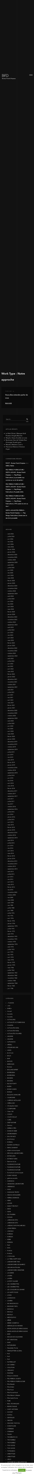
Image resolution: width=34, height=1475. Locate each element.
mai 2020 (10, 729)
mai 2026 (10, 542)
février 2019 (11, 762)
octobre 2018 (12, 770)
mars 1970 (11, 960)
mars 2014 (11, 853)
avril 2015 (11, 822)
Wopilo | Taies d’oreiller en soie (16, 438)
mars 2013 (11, 884)
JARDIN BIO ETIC (12, 1223)
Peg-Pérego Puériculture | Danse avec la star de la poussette (16, 515)
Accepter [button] (21, 1470)
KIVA (8, 1248)
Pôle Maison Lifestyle (13, 1395)
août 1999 (11, 903)
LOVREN (9, 1301)
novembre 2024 (12, 588)
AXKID (9, 1050)
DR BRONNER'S (12, 1134)
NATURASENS (11, 1345)
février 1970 (11, 962)
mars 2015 (11, 825)
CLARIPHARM (11, 1109)
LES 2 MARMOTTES (13, 1284)
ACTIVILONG (11, 1020)
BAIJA (9, 1056)
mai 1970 (10, 955)
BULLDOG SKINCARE (13, 1095)
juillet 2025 (11, 568)
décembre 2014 (12, 832)
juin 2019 (10, 755)
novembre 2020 (12, 713)
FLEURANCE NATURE (13, 1164)
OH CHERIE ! (11, 1365)
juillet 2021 (11, 692)
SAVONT (10, 1412)
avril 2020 (11, 731)
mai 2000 (10, 897)
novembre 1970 (12, 939)
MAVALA (10, 1312)
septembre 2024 (12, 593)
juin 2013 (10, 877)
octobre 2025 (12, 560)
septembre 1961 (12, 973)
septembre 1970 (12, 944)
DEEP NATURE (11, 1122)
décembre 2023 (12, 617)
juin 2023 (10, 632)
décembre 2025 (12, 555)
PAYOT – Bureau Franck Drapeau (15, 463)
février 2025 (11, 581)
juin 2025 (10, 570)
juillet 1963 (11, 970)
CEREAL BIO (11, 1103)
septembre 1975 (12, 926)
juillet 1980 (11, 908)
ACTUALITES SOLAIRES (14, 1033)
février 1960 (11, 986)
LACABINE (10, 1273)
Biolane (9, 1067)
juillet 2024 (11, 599)
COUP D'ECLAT (12, 1117)
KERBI (9, 1239)
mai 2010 (10, 890)
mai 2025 (10, 573)
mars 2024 (11, 609)
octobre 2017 (12, 794)
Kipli (8, 1245)
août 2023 (11, 627)
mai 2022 (10, 666)
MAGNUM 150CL (12, 1306)
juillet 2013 (11, 874)
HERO (9, 1200)
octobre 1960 (12, 981)
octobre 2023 (12, 622)
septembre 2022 (12, 656)
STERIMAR (10, 1429)
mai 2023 (10, 635)
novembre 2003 (12, 892)
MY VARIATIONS (12, 1340)
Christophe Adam (12, 1106)
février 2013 (11, 887)
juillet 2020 (11, 723)
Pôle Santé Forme (12, 1398)
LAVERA (9, 1276)
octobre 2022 (12, 653)
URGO (9, 1459)
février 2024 (11, 612)
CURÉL (9, 1120)
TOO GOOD (11, 1445)
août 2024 (11, 596)
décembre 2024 (12, 586)
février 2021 (11, 705)
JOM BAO (10, 1231)
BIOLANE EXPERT (12, 1070)
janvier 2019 (11, 765)
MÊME (9, 1320)
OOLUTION (10, 1367)
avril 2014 (11, 851)
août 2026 (11, 534)
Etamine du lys (11, 1161)
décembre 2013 (12, 861)
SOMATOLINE (11, 1426)
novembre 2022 (12, 651)
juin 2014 (10, 845)
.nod (8, 1006)
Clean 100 (10, 1111)
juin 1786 (10, 988)
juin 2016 (10, 814)
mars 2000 (11, 900)
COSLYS (9, 1114)
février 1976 (11, 921)
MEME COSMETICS (13, 1323)
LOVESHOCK (11, 1298)
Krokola (9, 1251)
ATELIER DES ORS (12, 1047)
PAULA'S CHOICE (12, 1376)
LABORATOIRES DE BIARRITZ (16, 1264)
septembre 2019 (12, 749)
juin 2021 (10, 695)
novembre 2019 (12, 744)
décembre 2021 (12, 679)
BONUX (9, 1092)
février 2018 (11, 788)
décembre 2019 (12, 742)
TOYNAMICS (11, 1451)
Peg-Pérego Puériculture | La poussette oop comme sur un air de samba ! (15, 477)
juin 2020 (10, 726)
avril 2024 (11, 606)
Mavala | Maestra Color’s (14, 445)
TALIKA (9, 1434)
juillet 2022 (11, 661)
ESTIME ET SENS (12, 1159)
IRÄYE (9, 1209)
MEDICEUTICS (11, 1317)
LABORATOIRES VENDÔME (15, 1270)
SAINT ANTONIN (12, 1409)
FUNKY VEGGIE (12, 1175)
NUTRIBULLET (11, 1362)
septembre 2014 (12, 838)
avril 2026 (11, 544)
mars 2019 (11, 760)
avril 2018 (11, 783)
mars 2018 (11, 786)
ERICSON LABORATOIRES (15, 1153)
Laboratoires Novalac (13, 1267)
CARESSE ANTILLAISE (14, 1100)
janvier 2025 (11, 583)
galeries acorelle (12, 1178)
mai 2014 (10, 848)
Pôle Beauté (10, 1384)
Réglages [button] (19, 1473)
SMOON (9, 1420)
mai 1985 (10, 905)
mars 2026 (11, 547)
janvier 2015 (11, 830)
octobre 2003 (12, 895)
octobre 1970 (12, 942)
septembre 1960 (12, 983)
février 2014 (11, 856)
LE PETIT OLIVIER (12, 1281)
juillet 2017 (11, 801)
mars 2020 (11, 734)
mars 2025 (11, 578)
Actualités (10, 1025)
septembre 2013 (12, 869)
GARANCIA (10, 1181)
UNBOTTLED (11, 1454)
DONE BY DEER (12, 1131)
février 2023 (11, 643)
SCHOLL (9, 1415)
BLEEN (9, 1086)
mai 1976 (10, 916)
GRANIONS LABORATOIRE (15, 1184)
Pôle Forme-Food (12, 1392)
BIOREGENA (11, 1072)
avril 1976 (11, 918)
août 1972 (11, 934)
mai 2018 (10, 781)
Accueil (9, 1011)
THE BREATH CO (12, 1437)
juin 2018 (10, 778)
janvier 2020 (11, 739)
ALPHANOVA (11, 1042)
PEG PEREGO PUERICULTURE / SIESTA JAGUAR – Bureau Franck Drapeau (15, 472)
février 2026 (11, 549)
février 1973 (11, 931)
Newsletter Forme (12, 1348)
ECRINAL (10, 1142)
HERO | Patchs (10, 466)
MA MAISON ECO (12, 1303)
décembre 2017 (12, 791)
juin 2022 (10, 664)
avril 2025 (11, 575)
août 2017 (11, 799)
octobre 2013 (12, 866)
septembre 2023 (12, 625)
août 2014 (11, 840)
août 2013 (11, 871)
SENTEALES (10, 1418)
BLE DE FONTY (12, 1084)
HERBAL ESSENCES (13, 1198)
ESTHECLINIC (11, 1156)
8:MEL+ (9, 1008)
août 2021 (11, 690)
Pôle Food (10, 1390)
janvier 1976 (11, 923)
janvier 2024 (11, 614)
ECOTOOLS (11, 1139)
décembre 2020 (12, 710)
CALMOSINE (11, 1097)
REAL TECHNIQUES (13, 1404)
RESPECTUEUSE (12, 1406)
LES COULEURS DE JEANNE (15, 1289)
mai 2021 (10, 697)
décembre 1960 (12, 975)
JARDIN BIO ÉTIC (12, 1220)
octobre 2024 (12, 591)
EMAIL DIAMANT (12, 1148)
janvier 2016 (11, 817)
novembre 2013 (12, 864)
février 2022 (11, 674)
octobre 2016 (12, 806)
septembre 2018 (12, 773)
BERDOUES (10, 1064)
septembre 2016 (12, 809)
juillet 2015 (11, 819)
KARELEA (10, 1234)
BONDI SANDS (12, 1089)
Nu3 (8, 1353)
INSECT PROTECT (12, 1206)
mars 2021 (11, 703)
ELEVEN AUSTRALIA (13, 1145)
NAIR (8, 1342)
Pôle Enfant (10, 1387)
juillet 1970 (11, 949)
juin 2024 (10, 601)
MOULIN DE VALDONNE (15, 1337)
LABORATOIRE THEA (13, 1262)
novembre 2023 (12, 619)
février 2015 (11, 827)
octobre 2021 (12, 684)
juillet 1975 (11, 929)
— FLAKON (10, 1003)
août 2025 (11, 565)
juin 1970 (10, 952)
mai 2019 (10, 757)
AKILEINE (10, 1036)
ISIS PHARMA (11, 1214)
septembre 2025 (12, 562)
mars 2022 (11, 671)
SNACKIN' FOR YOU (13, 1423)
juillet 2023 (11, 630)
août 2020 (11, 721)
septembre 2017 (12, 796)
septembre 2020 (12, 718)
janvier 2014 (11, 858)
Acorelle (9, 1014)
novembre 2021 (12, 682)
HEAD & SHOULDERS (13, 1195)
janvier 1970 (11, 965)
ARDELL (9, 1045)
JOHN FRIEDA (11, 1228)
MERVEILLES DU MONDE (15, 1326)
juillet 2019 (11, 752)
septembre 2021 (12, 687)
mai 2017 (10, 804)
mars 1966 (11, 968)
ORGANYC (10, 1370)
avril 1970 (11, 957)
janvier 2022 (11, 677)
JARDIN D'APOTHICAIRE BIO (16, 1225)
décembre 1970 (12, 936)
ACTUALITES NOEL (13, 1028)
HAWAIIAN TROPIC (13, 1192)
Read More (8, 403)
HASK (9, 1189)
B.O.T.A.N (10, 1053)
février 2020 (11, 736)
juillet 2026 (11, 536)
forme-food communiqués (15, 1173)
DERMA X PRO (11, 1128)
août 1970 (11, 947)
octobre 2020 (12, 716)
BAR (8, 1058)
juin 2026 (10, 539)
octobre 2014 (12, 835)
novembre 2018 (12, 768)
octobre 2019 (12, 747)
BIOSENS (10, 1078)
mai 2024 (10, 604)
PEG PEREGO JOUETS (14, 1379)
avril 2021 (11, 700)
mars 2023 (11, 640)
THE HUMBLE (11, 1440)
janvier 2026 (11, 552)
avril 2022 (11, 669)
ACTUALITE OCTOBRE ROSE (16, 1022)
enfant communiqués (13, 1150)
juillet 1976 (11, 913)
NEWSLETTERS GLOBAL (14, 1351)
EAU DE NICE (11, 1136)
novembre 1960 (12, 978)
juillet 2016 (11, 812)
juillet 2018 (11, 775)
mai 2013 (10, 879)
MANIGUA (10, 1309)
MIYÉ (8, 1334)
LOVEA (9, 1295)
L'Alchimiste (11, 1256)
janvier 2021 (11, 708)
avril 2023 (11, 638)
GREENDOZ (11, 1186)
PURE (8, 1401)
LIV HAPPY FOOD (12, 1292)
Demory (9, 1125)
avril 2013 (11, 882)
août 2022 (11, 658)
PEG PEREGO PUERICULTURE (16, 1381)
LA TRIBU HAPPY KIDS (14, 1259)
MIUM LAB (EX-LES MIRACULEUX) (17, 1328)
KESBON (10, 1242)
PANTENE (10, 1373)
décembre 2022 (12, 648)
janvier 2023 (11, 645)
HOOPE (9, 1203)
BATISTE (9, 1061)
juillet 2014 (11, 843)
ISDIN (9, 1212)
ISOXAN (9, 1217)
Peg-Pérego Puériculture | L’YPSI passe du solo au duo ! (17, 503)
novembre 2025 (12, 557)
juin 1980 (10, 910)
